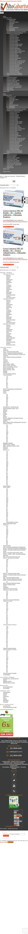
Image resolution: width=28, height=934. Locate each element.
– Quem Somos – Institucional (13, 87)
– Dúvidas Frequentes (11, 77)
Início (4, 16)
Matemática (12, 20)
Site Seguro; (18, 742)
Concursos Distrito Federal (15, 44)
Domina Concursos (15, 767)
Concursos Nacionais (14, 34)
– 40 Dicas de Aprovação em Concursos (16, 31)
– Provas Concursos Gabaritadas (14, 73)
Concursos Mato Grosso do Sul (17, 51)
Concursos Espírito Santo (15, 45)
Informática (12, 29)
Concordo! (10, 842)
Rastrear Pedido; (9, 740)
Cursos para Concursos (9, 176)
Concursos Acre (13, 35)
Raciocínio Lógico (13, 22)
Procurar (5, 832)
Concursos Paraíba (14, 55)
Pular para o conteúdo (16, 1)
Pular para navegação (5, 1)
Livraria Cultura (6, 761)
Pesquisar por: (6, 834)
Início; (3, 740)
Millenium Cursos (8, 762)
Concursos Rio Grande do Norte (17, 60)
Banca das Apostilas (18, 762)
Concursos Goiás (13, 47)
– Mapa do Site (10, 90)
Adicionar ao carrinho (8, 227)
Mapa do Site (14, 743)
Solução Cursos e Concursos (18, 761)
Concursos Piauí (13, 59)
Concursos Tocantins (14, 71)
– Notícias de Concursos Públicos (14, 33)
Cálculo (11, 24)
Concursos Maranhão (14, 48)
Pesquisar (6, 835)
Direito (11, 26)
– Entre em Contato (11, 78)
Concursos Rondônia (14, 65)
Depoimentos (24, 742)
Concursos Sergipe (14, 70)
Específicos (12, 30)
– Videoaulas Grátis (11, 19)
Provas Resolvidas (13, 27)
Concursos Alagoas (14, 37)
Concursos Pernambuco (15, 58)
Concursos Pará (13, 53)
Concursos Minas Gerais (15, 52)
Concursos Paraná (13, 56)
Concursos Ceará (13, 42)
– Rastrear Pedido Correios (12, 80)
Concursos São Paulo (14, 69)
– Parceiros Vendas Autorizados (14, 85)
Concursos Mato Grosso (15, 49)
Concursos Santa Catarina (15, 67)
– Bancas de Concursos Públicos (14, 74)
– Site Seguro (9, 88)
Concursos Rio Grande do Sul (16, 62)
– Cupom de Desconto (11, 81)
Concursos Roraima (14, 66)
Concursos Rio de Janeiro (15, 63)
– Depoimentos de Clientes (12, 83)
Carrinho (5, 838)
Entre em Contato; (17, 740)
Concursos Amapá (13, 38)
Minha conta (6, 91)
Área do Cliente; (10, 742)
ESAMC (2, 764)
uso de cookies (3, 842)
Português (11, 23)
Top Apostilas (5, 767)
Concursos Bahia (13, 41)
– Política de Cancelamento (13, 84)
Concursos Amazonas (14, 40)
